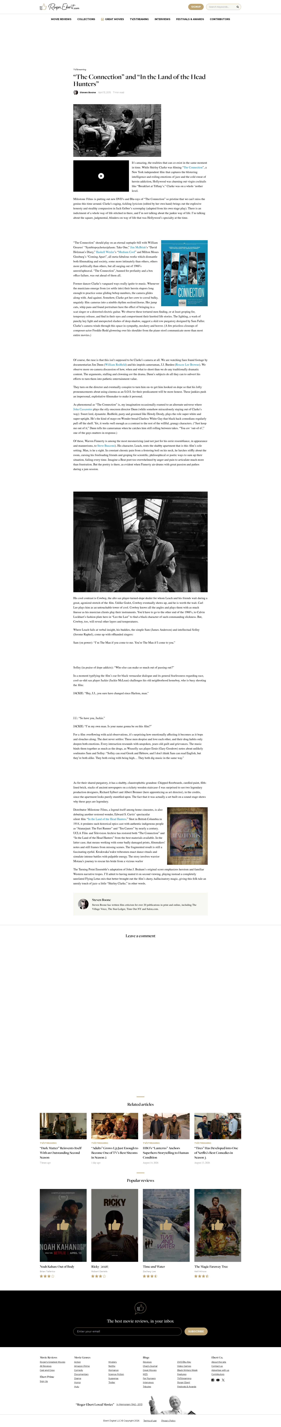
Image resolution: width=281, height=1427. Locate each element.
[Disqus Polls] (140, 979)
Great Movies (114, 19)
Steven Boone (88, 92)
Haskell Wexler (105, 252)
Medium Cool (126, 252)
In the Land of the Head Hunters (107, 819)
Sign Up (44, 1381)
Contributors (220, 19)
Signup (196, 6)
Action (77, 1362)
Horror (77, 1382)
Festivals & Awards (190, 19)
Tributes (147, 1386)
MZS (145, 1374)
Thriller (111, 1382)
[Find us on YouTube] (218, 1380)
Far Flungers (149, 1378)
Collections (86, 19)
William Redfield (115, 364)
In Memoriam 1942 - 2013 (129, 1404)
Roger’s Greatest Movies (52, 1362)
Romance (113, 1370)
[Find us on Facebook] (212, 1380)
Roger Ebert (183, 1382)
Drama (77, 1378)
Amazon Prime (82, 1366)
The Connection (193, 167)
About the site (218, 1362)
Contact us (217, 1366)
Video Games (184, 1366)
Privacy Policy (168, 1420)
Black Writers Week (187, 1370)
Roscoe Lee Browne (187, 364)
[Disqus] (140, 1052)
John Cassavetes (82, 409)
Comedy (78, 1370)
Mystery (112, 1362)
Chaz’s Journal (150, 1366)
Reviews (147, 1362)
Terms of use (150, 1420)
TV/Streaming (139, 19)
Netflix (111, 1366)
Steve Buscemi (106, 446)
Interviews (162, 19)
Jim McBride (138, 247)
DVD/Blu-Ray (184, 1362)
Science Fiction (116, 1374)
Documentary (81, 1374)
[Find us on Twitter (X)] (223, 1380)
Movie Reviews (61, 19)
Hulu (76, 1386)
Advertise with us (220, 1370)
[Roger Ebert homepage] (59, 7)
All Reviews (45, 1366)
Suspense (113, 1378)
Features (181, 1374)
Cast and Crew (47, 1370)
